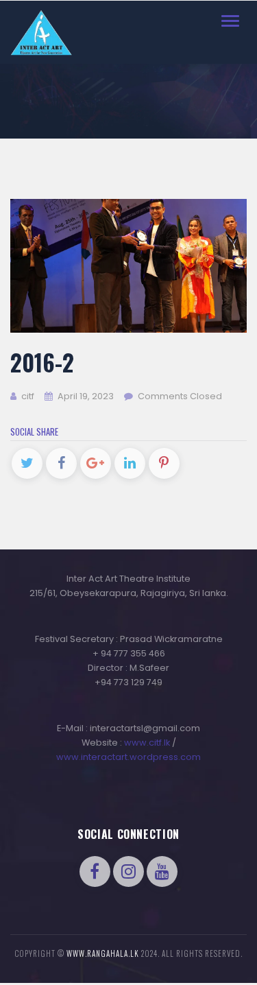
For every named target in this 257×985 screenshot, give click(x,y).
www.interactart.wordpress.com (128, 757)
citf (26, 396)
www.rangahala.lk (102, 953)
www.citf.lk (147, 742)
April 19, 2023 (86, 396)
